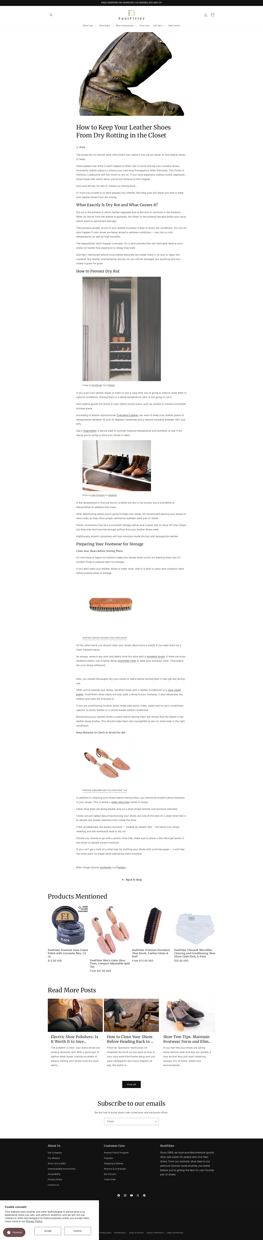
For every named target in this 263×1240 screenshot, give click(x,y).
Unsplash (112, 495)
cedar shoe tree (120, 802)
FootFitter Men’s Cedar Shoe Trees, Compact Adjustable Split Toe (110, 963)
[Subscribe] (155, 1121)
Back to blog (134, 879)
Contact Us (53, 1185)
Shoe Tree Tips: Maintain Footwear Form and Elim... (187, 1039)
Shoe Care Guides (57, 1163)
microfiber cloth (127, 660)
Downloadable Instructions (61, 1169)
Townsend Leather (127, 415)
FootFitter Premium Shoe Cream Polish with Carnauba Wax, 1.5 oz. (68, 953)
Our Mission (54, 1158)
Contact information (155, 1233)
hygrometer (89, 430)
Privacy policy (106, 1233)
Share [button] (82, 147)
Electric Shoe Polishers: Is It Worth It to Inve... (74, 1039)
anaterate (105, 867)
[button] (51, 15)
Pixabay (111, 385)
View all (131, 1084)
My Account (110, 1174)
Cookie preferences (175, 1233)
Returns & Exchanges (115, 1169)
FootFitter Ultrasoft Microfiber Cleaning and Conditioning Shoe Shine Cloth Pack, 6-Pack (194, 953)
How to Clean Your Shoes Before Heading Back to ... (130, 1039)
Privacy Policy (34, 1221)
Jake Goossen (98, 495)
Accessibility (54, 1174)
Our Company (55, 1153)
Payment (108, 1158)
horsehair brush (156, 656)
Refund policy (120, 1233)
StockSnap (96, 385)
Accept (48, 1231)
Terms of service (136, 1233)
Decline (78, 1231)
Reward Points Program (116, 1153)
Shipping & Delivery (113, 1163)
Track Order (110, 1179)
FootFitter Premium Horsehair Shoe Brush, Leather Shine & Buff (151, 953)
